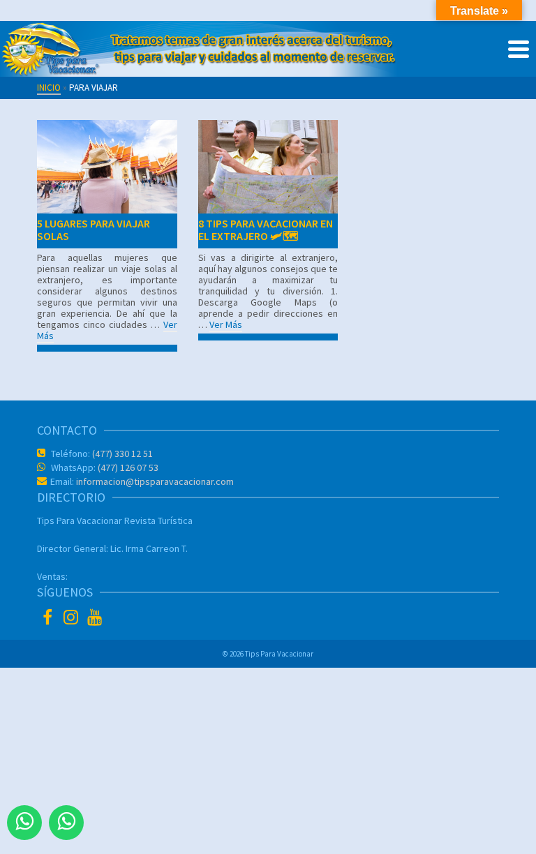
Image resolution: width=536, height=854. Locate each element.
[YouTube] (96, 618)
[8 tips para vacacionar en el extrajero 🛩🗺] (268, 167)
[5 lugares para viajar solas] (107, 167)
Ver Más (225, 324)
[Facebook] (48, 618)
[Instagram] (72, 618)
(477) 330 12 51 (121, 453)
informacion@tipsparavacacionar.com (154, 481)
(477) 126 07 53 (127, 467)
